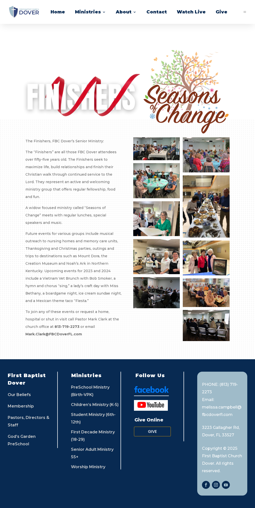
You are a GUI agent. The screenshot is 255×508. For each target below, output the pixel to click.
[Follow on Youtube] (226, 485)
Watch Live (191, 12)
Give (221, 12)
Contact (156, 12)
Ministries (88, 12)
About (123, 12)
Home (58, 12)
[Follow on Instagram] (216, 485)
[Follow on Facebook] (206, 485)
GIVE (152, 431)
